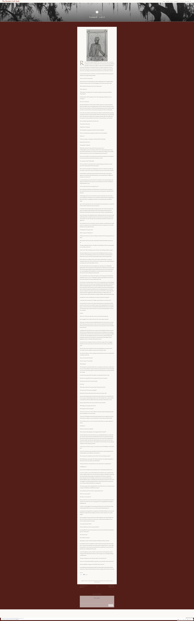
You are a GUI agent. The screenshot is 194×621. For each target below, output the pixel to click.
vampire (111, 580)
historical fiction (95, 580)
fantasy (87, 580)
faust (89, 580)
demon (85, 580)
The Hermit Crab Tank (10, 1)
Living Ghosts (176, 1)
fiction (92, 580)
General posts (182, 1)
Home (164, 1)
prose (102, 580)
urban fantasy (107, 580)
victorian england (97, 581)
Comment (110, 605)
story (104, 580)
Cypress (171, 1)
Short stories (187, 1)
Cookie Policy (17, 619)
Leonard (99, 580)
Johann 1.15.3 (83, 586)
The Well (167, 1)
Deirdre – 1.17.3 (111, 586)
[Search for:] (190, 1)
